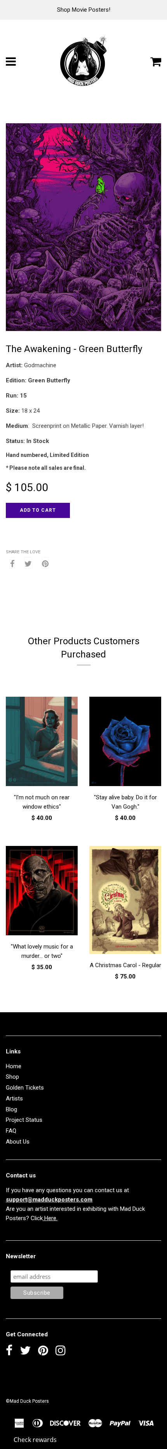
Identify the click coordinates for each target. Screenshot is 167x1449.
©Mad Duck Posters (27, 1401)
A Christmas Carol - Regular (125, 965)
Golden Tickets (25, 1087)
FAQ (11, 1130)
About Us (18, 1141)
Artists (14, 1098)
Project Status (24, 1119)
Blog (11, 1109)
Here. (50, 1218)
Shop (12, 1076)
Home (13, 1066)
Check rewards (35, 1439)
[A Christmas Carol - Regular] (125, 901)
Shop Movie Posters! (83, 9)
